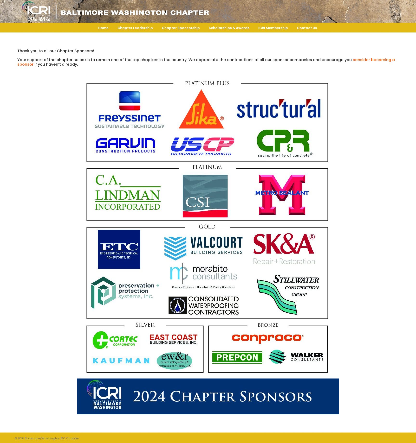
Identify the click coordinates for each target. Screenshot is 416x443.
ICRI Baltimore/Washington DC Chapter (113, 11)
